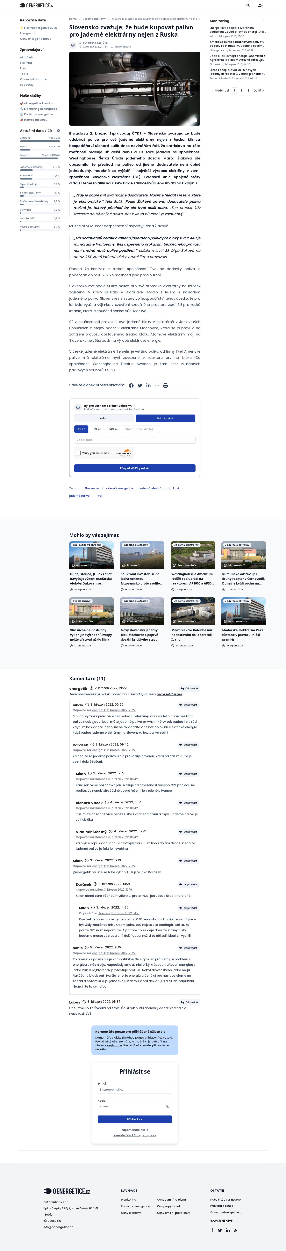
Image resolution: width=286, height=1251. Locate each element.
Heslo (102, 1101)
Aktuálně (26, 57)
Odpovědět (192, 688)
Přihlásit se (134, 1119)
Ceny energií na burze (35, 39)
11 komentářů (123, 46)
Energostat (28, 33)
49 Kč (81, 429)
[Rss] (237, 1230)
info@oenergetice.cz (58, 1227)
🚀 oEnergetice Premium (37, 103)
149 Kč (113, 429)
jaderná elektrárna (152, 488)
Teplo (24, 74)
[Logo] (36, 5)
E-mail (102, 1083)
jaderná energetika (119, 488)
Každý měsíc (165, 418)
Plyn (23, 68)
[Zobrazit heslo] (167, 1107)
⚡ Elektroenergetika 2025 (38, 28)
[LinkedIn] (230, 1230)
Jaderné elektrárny (94, 18)
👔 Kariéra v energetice (36, 114)
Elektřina (26, 63)
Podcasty (26, 85)
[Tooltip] (58, 130)
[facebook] (131, 385)
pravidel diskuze (169, 694)
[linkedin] (148, 385)
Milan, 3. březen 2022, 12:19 (113, 890)
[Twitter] (222, 1230)
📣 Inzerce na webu (33, 120)
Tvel (99, 496)
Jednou (104, 418)
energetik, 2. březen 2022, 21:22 (114, 710)
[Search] (248, 5)
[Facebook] (214, 1230)
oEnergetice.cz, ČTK (95, 42)
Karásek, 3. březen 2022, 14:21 (118, 913)
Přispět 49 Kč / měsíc (135, 468)
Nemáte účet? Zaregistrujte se (134, 1135)
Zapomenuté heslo (134, 1130)
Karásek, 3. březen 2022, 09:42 (116, 779)
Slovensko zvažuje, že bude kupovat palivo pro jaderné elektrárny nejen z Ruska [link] (156, 18)
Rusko (177, 488)
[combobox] (238, 20)
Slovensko (92, 488)
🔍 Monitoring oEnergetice (38, 109)
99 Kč (97, 429)
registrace (114, 1045)
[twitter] (140, 385)
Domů (73, 18)
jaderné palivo (79, 496)
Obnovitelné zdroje (33, 79)
